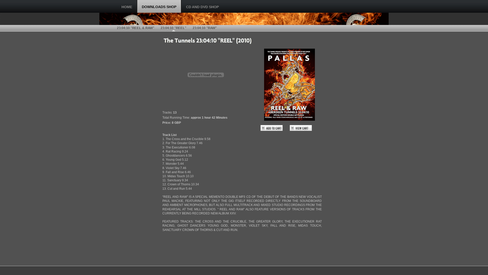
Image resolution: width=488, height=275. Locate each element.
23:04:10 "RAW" (205, 28)
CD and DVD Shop (202, 7)
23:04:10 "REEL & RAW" (135, 28)
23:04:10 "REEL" (173, 28)
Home (126, 7)
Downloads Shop (159, 7)
